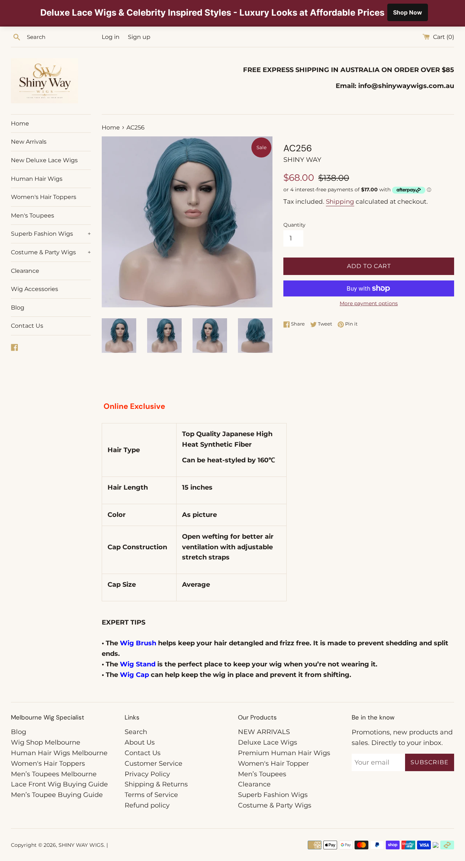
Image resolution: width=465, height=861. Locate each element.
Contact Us (27, 325)
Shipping (340, 201)
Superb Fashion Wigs (51, 233)
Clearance (25, 270)
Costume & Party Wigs (51, 252)
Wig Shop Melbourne (45, 742)
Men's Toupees (32, 215)
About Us (140, 742)
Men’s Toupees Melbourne (54, 774)
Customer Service (153, 764)
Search (136, 732)
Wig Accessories (34, 289)
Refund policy (147, 805)
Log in (111, 36)
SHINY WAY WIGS (81, 845)
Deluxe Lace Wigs (267, 742)
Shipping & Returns (156, 784)
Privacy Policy (147, 774)
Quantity (294, 225)
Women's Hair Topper (273, 764)
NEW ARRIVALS (264, 732)
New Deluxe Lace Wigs (44, 160)
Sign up (139, 36)
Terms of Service (151, 795)
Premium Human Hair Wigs (284, 753)
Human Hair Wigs (36, 178)
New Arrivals (28, 141)
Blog (17, 307)
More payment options (369, 303)
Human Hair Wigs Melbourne (59, 753)
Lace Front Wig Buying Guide (59, 784)
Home (20, 123)
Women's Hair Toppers (43, 197)
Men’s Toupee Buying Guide (57, 795)
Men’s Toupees (262, 774)
